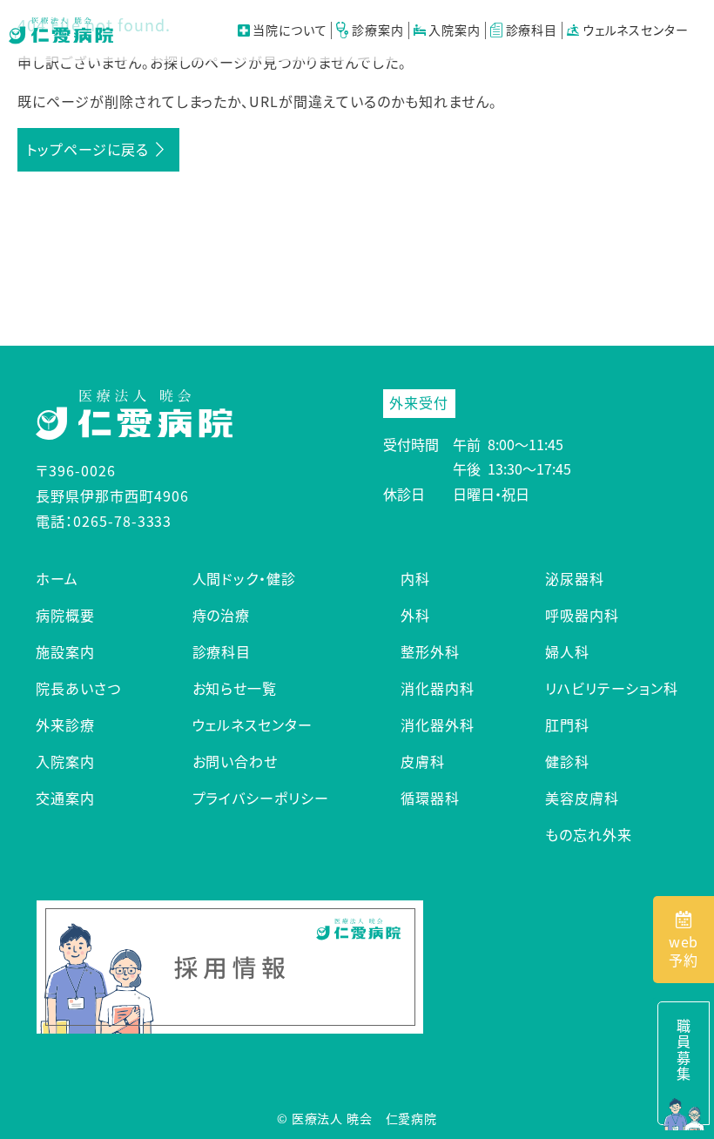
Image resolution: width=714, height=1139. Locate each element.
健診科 (567, 761)
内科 (415, 578)
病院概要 (65, 614)
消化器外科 (438, 724)
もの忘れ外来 (588, 834)
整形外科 (430, 651)
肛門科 (567, 724)
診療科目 (222, 651)
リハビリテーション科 (611, 687)
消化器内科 (438, 687)
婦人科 (567, 651)
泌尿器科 (574, 578)
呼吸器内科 (582, 614)
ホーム (57, 578)
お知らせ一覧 (235, 687)
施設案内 (65, 651)
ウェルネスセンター (633, 30)
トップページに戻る (87, 148)
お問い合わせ (235, 761)
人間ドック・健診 (244, 578)
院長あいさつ (78, 687)
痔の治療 (221, 614)
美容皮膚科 (582, 797)
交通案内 (65, 797)
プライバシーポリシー (261, 797)
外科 (415, 614)
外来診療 (65, 724)
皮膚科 (423, 761)
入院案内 (453, 30)
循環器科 (430, 797)
